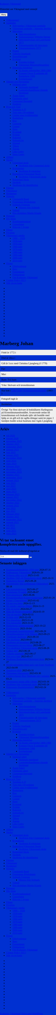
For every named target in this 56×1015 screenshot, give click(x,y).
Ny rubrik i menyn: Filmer (19, 606)
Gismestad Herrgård (22, 101)
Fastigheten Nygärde (16, 592)
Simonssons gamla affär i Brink (21, 681)
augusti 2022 (12, 505)
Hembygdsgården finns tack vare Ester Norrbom (30, 665)
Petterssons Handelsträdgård (20, 687)
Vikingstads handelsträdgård (20, 631)
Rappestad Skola (20, 179)
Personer (10, 216)
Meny (3, 15)
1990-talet (17, 255)
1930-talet (17, 241)
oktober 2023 (12, 474)
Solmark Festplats (21, 204)
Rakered (16, 137)
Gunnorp (16, 123)
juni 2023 (11, 483)
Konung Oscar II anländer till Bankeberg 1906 (33, 74)
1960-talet (17, 246)
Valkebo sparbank (15, 653)
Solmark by (18, 140)
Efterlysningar (19, 266)
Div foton (11, 218)
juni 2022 (11, 508)
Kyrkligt (16, 59)
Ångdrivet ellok (14, 670)
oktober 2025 (12, 444)
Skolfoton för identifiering (25, 185)
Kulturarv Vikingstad (10, 3)
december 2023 (13, 469)
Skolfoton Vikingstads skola (32, 176)
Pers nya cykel (13, 656)
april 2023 (11, 488)
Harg (14, 129)
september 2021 (14, 519)
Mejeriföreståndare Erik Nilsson (21, 634)
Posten (15, 51)
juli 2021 (10, 525)
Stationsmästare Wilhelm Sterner (34, 37)
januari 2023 (12, 497)
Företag (10, 188)
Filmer (9, 230)
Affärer (9, 157)
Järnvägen (17, 31)
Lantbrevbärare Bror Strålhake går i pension (27, 676)
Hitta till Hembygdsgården (19, 611)
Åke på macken (14, 614)
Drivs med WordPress (32, 1013)
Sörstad (16, 143)
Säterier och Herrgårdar (17, 81)
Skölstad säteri (19, 84)
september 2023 (14, 477)
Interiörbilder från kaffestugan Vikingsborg (27, 583)
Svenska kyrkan (26, 62)
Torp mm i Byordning (23, 112)
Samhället (11, 23)
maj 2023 (10, 486)
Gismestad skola (20, 162)
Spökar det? (12, 651)
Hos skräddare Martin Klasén (26, 213)
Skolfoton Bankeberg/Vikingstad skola (25, 659)
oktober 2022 (12, 502)
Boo (14, 120)
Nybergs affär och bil (16, 575)
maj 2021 (10, 528)
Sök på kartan (13, 609)
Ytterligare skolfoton (16, 637)
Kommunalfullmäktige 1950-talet (22, 569)
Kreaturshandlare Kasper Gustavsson (24, 597)
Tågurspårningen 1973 (30, 48)
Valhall (15, 210)
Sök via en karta (14, 283)
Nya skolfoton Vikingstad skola (21, 648)
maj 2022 (10, 511)
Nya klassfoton (13, 620)
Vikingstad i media (15, 235)
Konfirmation (12, 628)
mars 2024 (11, 463)
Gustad (15, 126)
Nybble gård (12, 617)
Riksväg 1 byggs (20, 227)
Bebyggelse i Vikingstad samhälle (29, 25)
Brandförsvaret (19, 56)
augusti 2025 (12, 449)
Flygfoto (10, 232)
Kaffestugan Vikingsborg (18, 572)
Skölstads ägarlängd (28, 87)
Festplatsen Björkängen (23, 202)
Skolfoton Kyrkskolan (29, 171)
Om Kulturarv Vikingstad (24, 277)
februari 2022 (12, 514)
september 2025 (14, 446)
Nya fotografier (13, 623)
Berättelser (11, 193)
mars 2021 (11, 533)
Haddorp (16, 104)
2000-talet (17, 258)
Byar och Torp (13, 107)
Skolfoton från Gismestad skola (34, 165)
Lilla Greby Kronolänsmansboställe (28, 390)
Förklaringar (18, 274)
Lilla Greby (18, 151)
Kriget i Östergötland (16, 600)
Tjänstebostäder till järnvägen (33, 45)
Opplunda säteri (20, 98)
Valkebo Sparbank (21, 53)
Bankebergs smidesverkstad (19, 625)
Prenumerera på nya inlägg (19, 645)
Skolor (9, 160)
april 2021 (11, 530)
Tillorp (15, 146)
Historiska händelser (22, 67)
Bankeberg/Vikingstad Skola (26, 174)
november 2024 (14, 458)
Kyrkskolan (18, 168)
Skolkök (16, 182)
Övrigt (9, 263)
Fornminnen (18, 272)
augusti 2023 (12, 480)
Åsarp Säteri (18, 95)
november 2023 (14, 472)
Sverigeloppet (25, 79)
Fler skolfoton (13, 639)
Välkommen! (12, 20)
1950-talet (17, 244)
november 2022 (14, 500)
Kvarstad (16, 132)
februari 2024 (12, 466)
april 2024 (11, 460)
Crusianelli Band (20, 199)
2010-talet (17, 260)
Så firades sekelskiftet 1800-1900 (35, 70)
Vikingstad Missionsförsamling (34, 65)
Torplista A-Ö (19, 109)
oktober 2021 (12, 516)
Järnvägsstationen (27, 34)
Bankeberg (17, 118)
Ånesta (15, 148)
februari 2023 (12, 494)
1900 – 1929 (18, 238)
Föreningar (11, 190)
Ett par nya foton (14, 603)
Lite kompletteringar (16, 589)
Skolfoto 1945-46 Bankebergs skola (24, 578)
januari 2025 (12, 455)
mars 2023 (11, 491)
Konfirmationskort (21, 221)
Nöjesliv (10, 196)
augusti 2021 (12, 522)
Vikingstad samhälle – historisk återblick (32, 28)
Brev (14, 269)
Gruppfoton (18, 224)
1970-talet (17, 249)
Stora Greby (18, 154)
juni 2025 (11, 452)
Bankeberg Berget (15, 581)
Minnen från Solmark (29, 207)
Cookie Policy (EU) (16, 280)
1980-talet (17, 252)
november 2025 (14, 441)
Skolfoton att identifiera (17, 642)
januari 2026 (12, 438)
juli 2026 (10, 435)
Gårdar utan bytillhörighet (25, 115)
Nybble (16, 134)
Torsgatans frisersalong (17, 673)
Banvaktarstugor (14, 595)
